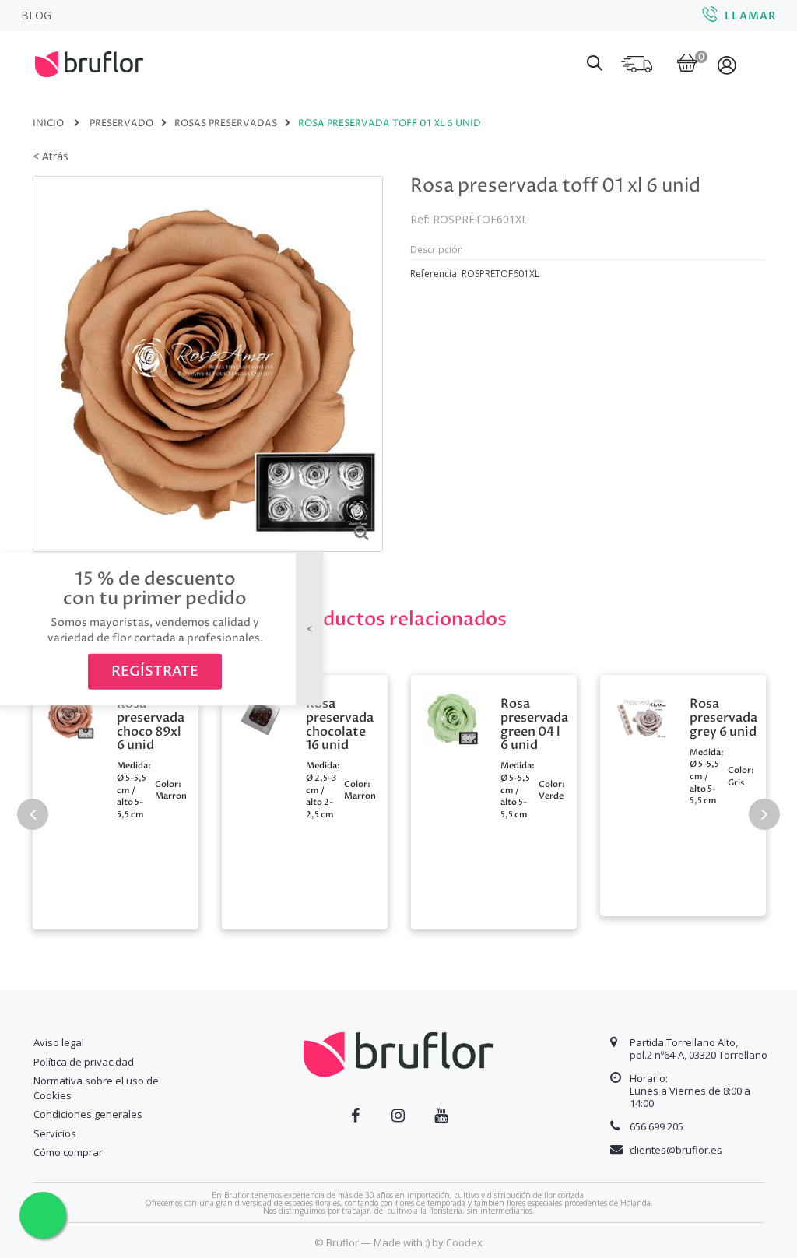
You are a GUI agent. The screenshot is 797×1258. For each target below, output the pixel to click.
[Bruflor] (110, 62)
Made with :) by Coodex (428, 1242)
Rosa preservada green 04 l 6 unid (534, 725)
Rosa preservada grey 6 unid (723, 718)
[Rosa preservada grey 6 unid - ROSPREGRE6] (641, 716)
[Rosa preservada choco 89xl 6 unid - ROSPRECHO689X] (71, 713)
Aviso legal (58, 1042)
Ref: (420, 219)
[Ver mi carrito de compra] (687, 64)
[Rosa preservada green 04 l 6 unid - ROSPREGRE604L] (452, 716)
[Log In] (728, 64)
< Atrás (50, 156)
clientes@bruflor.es (676, 1150)
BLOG (36, 15)
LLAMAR (750, 16)
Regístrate (154, 671)
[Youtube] (441, 1115)
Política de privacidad (83, 1062)
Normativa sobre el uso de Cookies (96, 1088)
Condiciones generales (87, 1114)
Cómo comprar (68, 1152)
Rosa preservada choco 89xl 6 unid (150, 725)
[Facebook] (355, 1115)
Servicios (54, 1133)
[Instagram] (398, 1115)
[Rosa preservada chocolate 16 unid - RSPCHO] (260, 713)
